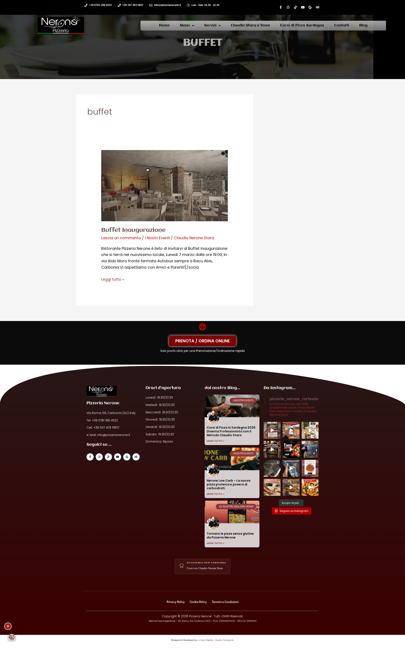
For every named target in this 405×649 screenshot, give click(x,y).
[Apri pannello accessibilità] (8, 626)
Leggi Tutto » (215, 441)
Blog (363, 25)
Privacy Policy (176, 602)
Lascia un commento (121, 237)
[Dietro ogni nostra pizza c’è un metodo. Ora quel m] (272, 468)
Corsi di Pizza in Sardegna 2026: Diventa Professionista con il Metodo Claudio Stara (231, 431)
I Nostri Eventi (157, 237)
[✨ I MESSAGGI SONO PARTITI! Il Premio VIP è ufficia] (310, 430)
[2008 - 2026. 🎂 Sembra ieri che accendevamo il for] (272, 487)
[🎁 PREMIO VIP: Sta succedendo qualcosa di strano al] (272, 449)
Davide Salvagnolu (225, 640)
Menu (185, 25)
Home (164, 25)
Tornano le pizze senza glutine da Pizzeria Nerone (230, 535)
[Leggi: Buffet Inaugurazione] (164, 185)
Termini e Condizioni (225, 602)
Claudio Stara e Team (250, 25)
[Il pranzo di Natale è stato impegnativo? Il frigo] (310, 487)
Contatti (341, 25)
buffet (202, 43)
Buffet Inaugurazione (133, 230)
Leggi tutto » (112, 279)
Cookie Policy (198, 602)
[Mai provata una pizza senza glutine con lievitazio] (291, 468)
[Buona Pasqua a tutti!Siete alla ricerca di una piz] (310, 449)
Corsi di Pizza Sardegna (302, 25)
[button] (11, 637)
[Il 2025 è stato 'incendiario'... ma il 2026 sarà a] (291, 487)
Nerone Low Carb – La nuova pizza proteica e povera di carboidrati (228, 484)
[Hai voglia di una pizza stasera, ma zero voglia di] (272, 430)
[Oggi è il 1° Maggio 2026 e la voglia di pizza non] (291, 449)
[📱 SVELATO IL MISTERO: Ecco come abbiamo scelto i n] (291, 430)
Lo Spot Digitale (205, 640)
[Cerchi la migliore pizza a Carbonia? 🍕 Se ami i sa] (310, 468)
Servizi (210, 25)
